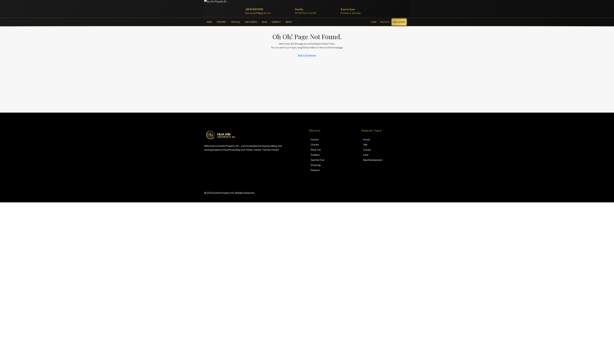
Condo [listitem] (367, 149)
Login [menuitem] (373, 22)
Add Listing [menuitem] (399, 22)
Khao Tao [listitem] (316, 149)
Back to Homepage (307, 55)
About (289, 22)
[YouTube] (407, 194)
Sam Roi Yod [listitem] (317, 159)
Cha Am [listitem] (315, 144)
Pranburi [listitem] (315, 154)
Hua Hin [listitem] (315, 139)
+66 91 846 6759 (254, 9)
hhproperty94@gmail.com (258, 13)
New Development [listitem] (372, 159)
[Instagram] (401, 194)
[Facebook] (395, 194)
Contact (276, 22)
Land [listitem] (365, 154)
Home (209, 22)
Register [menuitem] (384, 22)
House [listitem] (366, 139)
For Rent (221, 22)
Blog (264, 22)
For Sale (235, 22)
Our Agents (251, 22)
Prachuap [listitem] (316, 165)
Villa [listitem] (365, 144)
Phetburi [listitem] (315, 170)
